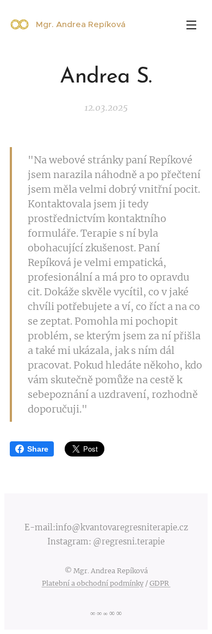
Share (37, 449)
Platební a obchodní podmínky (93, 583)
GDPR (160, 583)
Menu (191, 24)
